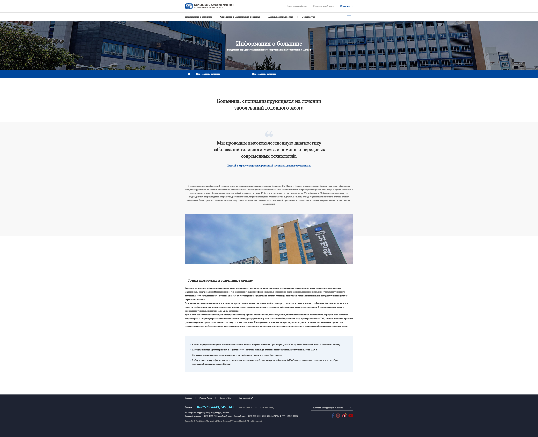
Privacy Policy (206, 398)
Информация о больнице (208, 74)
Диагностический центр (323, 6)
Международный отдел (297, 6)
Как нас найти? (246, 398)
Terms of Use (225, 398)
